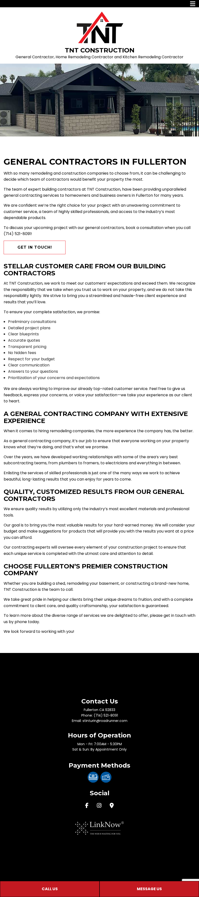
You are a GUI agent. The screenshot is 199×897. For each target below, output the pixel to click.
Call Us (50, 889)
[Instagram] (99, 806)
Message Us (149, 889)
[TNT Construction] (99, 27)
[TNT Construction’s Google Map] (111, 806)
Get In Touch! (34, 247)
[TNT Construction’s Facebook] (87, 806)
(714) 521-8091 (106, 715)
